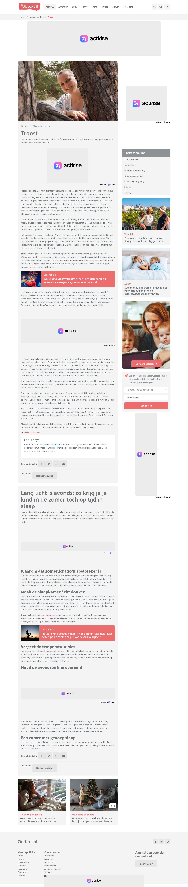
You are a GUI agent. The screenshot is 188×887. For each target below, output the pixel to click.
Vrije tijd (128, 192)
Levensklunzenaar (51, 444)
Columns (22, 865)
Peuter (85, 6)
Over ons (22, 875)
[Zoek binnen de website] (154, 7)
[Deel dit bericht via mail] (63, 463)
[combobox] (146, 390)
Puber (105, 6)
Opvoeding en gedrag (31, 814)
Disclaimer (49, 859)
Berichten (22, 872)
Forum (115, 6)
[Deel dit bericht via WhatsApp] (56, 463)
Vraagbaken (23, 862)
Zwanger (63, 6)
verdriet (27, 432)
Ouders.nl (28, 841)
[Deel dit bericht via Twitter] (48, 463)
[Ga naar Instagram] (167, 841)
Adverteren (23, 868)
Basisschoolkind (36, 16)
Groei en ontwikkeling (134, 170)
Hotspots (128, 6)
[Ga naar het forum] (160, 7)
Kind (95, 6)
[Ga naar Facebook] (155, 841)
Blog (113, 806)
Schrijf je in (146, 405)
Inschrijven (145, 863)
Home (23, 16)
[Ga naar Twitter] (161, 841)
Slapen (127, 187)
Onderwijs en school (133, 175)
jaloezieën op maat (46, 615)
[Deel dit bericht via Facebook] (41, 463)
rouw (38, 432)
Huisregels (49, 855)
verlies (33, 432)
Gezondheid (49, 274)
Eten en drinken (131, 159)
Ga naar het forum (145, 363)
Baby (74, 6)
